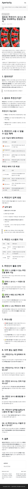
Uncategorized (6, 14)
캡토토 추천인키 (12, 62)
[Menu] (25, 2)
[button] (7, 466)
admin (6, 463)
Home (3, 7)
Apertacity (7, 3)
